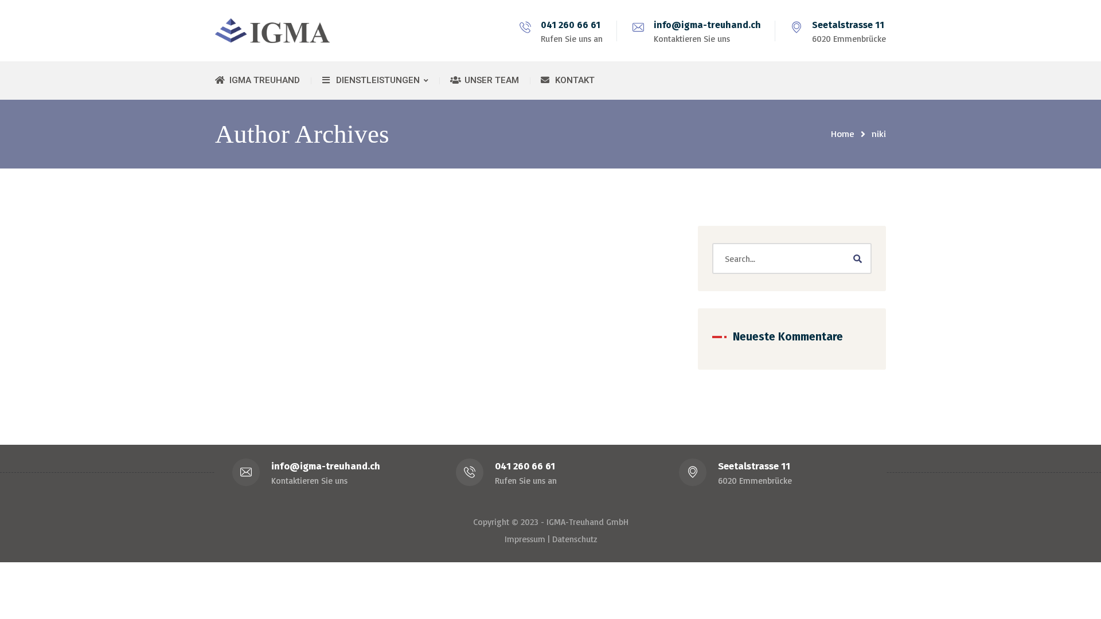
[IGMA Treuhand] (272, 30)
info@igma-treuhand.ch (707, 24)
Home (842, 133)
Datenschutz (574, 539)
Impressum (525, 539)
